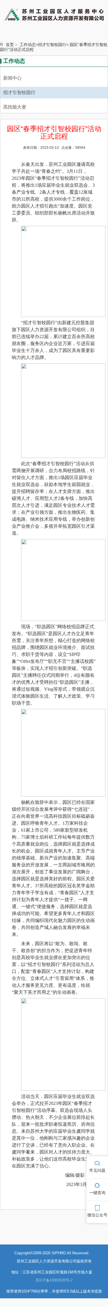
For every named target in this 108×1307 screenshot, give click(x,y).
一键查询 (97, 1192)
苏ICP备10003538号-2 (54, 1280)
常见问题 (97, 1170)
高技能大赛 (14, 107)
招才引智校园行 (19, 92)
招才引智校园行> (53, 44)
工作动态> (29, 44)
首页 (10, 44)
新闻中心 (12, 78)
